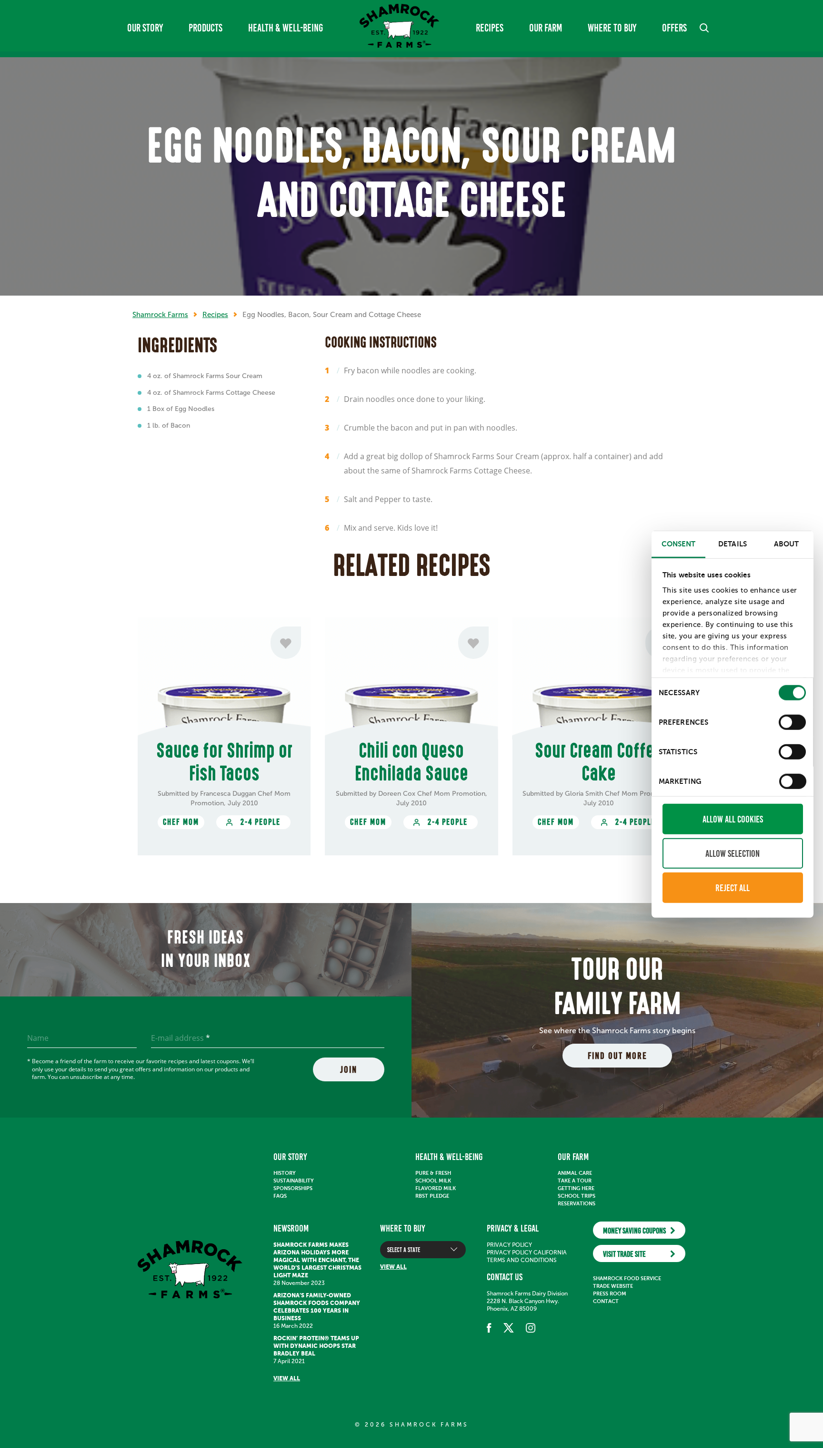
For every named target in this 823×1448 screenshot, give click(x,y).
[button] (704, 27)
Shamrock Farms (160, 314)
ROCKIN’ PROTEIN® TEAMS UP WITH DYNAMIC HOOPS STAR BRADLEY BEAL (316, 1346)
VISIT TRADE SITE (624, 1254)
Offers (674, 27)
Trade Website (613, 1286)
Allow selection (732, 853)
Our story (145, 27)
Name (38, 1038)
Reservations (576, 1204)
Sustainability (293, 1181)
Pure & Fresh (433, 1173)
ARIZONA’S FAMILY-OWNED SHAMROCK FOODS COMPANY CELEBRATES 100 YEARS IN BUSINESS (316, 1307)
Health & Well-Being (285, 27)
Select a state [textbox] (403, 1250)
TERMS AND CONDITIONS (522, 1260)
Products (205, 27)
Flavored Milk (435, 1188)
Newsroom (291, 1228)
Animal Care (575, 1173)
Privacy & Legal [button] (513, 1228)
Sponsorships (292, 1188)
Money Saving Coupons (634, 1230)
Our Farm (545, 27)
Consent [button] (679, 543)
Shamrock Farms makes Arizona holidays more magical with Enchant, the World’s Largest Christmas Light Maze (317, 1260)
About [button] (786, 543)
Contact (606, 1301)
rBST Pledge (432, 1196)
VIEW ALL (286, 1378)
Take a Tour (575, 1181)
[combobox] (423, 1249)
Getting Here (576, 1188)
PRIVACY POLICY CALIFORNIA (527, 1252)
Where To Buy (612, 27)
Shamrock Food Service (627, 1278)
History (284, 1173)
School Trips (576, 1196)
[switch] (792, 721)
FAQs (280, 1196)
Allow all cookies (733, 818)
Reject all (732, 887)
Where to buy (402, 1228)
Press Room (609, 1294)
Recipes (489, 27)
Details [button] (732, 543)
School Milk (433, 1181)
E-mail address (180, 1038)
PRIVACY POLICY (509, 1245)
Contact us (504, 1277)
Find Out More (617, 1055)
